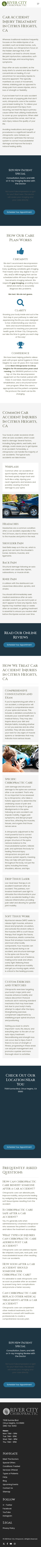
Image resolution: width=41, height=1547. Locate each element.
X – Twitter (7, 1505)
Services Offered (10, 1470)
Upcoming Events (10, 1484)
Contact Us (8, 1488)
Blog (5, 1481)
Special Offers (9, 1462)
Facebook (7, 1508)
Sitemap (6, 1491)
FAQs (5, 1477)
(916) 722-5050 (10, 1426)
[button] (38, 4)
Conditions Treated (11, 1466)
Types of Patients (10, 1473)
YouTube (7, 1512)
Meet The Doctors (11, 1459)
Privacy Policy (9, 1528)
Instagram (7, 1516)
